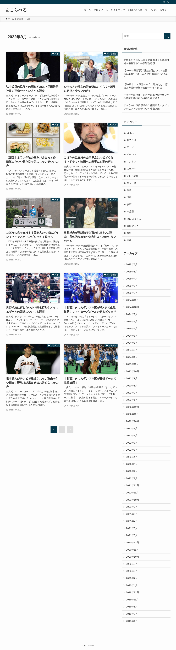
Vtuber (130, 133)
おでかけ (131, 140)
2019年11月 (132, 599)
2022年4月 (132, 457)
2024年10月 (132, 307)
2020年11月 (132, 549)
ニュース (131, 183)
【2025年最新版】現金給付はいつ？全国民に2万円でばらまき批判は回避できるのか (146, 74)
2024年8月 (132, 321)
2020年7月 (132, 578)
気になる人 (133, 225)
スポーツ (131, 168)
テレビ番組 (133, 175)
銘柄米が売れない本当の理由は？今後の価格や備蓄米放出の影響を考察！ (146, 62)
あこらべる (16, 10)
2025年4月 (132, 278)
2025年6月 (132, 264)
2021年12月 (132, 485)
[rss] (164, 2)
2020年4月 (132, 585)
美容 (129, 240)
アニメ (130, 147)
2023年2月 (132, 392)
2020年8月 (132, 571)
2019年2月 (132, 613)
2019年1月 (132, 621)
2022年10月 (132, 421)
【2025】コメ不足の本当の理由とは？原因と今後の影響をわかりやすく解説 (146, 86)
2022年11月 (132, 414)
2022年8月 (132, 435)
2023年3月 (132, 385)
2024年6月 (132, 335)
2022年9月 (132, 428)
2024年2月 (132, 350)
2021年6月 (132, 528)
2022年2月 (132, 471)
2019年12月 (132, 592)
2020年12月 (132, 542)
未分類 (130, 211)
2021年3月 (132, 535)
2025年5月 (132, 271)
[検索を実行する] (167, 36)
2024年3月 (132, 342)
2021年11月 (132, 492)
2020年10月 (132, 556)
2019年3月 (132, 606)
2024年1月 (132, 357)
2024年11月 (132, 300)
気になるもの (134, 218)
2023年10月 (132, 371)
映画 (129, 204)
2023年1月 (132, 399)
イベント (131, 154)
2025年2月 (132, 292)
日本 (129, 197)
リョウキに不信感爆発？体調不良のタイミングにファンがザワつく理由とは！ (146, 107)
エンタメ (131, 161)
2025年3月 (132, 285)
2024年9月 (132, 314)
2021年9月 (132, 506)
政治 (129, 190)
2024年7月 (132, 328)
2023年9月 (132, 378)
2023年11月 (132, 364)
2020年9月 (132, 564)
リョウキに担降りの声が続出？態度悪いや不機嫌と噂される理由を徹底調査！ (146, 96)
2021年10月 (132, 499)
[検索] (168, 2)
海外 (129, 232)
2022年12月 (132, 407)
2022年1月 (132, 478)
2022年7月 (132, 442)
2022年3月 (132, 464)
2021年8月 (132, 514)
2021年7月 (132, 521)
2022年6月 (132, 449)
